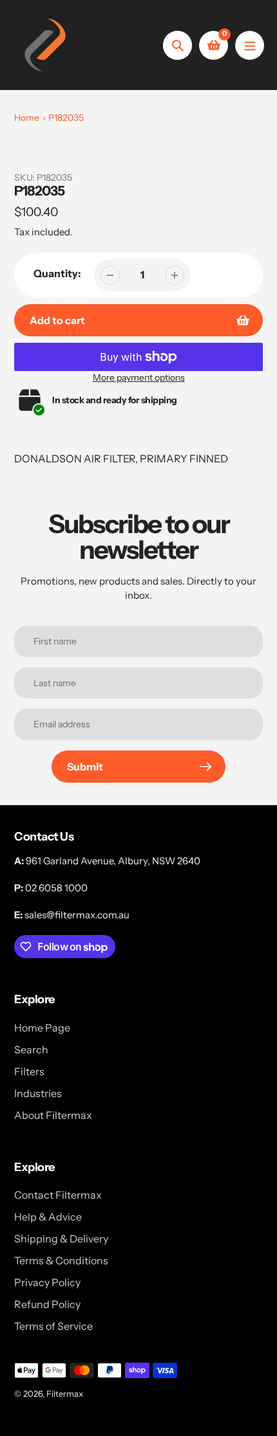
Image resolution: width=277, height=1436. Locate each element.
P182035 (66, 117)
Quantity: (57, 273)
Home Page (42, 1027)
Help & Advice (48, 1216)
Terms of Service (53, 1326)
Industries (38, 1093)
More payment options (139, 377)
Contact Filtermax (58, 1194)
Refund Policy (47, 1304)
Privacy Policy (47, 1282)
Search (31, 1049)
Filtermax (64, 1393)
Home (26, 117)
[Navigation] (249, 45)
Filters (29, 1071)
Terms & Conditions (61, 1260)
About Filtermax (53, 1115)
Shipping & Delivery (61, 1238)
